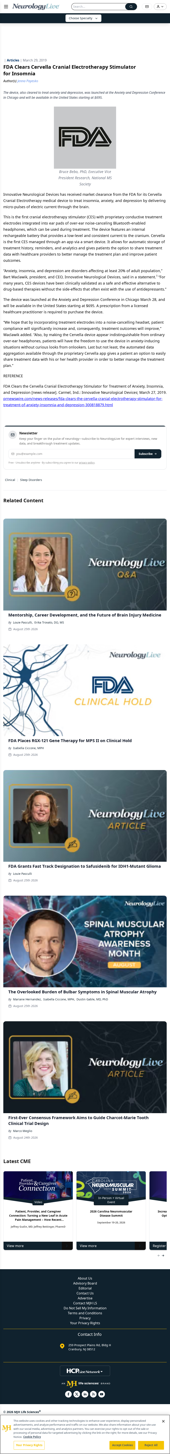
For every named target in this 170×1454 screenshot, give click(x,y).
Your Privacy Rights (85, 1323)
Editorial (85, 1288)
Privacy (85, 1318)
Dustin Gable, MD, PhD (92, 999)
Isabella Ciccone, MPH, (59, 999)
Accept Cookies (122, 1445)
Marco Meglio (22, 1131)
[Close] (163, 1421)
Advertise (85, 1298)
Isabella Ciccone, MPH (28, 748)
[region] (85, 1434)
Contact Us (85, 1293)
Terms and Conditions (85, 1313)
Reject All (151, 1445)
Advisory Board (85, 1283)
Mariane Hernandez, (27, 999)
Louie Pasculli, (23, 622)
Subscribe (146, 454)
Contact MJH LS (85, 1303)
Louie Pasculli (22, 874)
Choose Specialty (80, 18)
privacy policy (87, 462)
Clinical (10, 480)
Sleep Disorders (31, 480)
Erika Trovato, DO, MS (49, 622)
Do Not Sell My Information (85, 1308)
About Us (85, 1278)
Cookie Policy (32, 1437)
